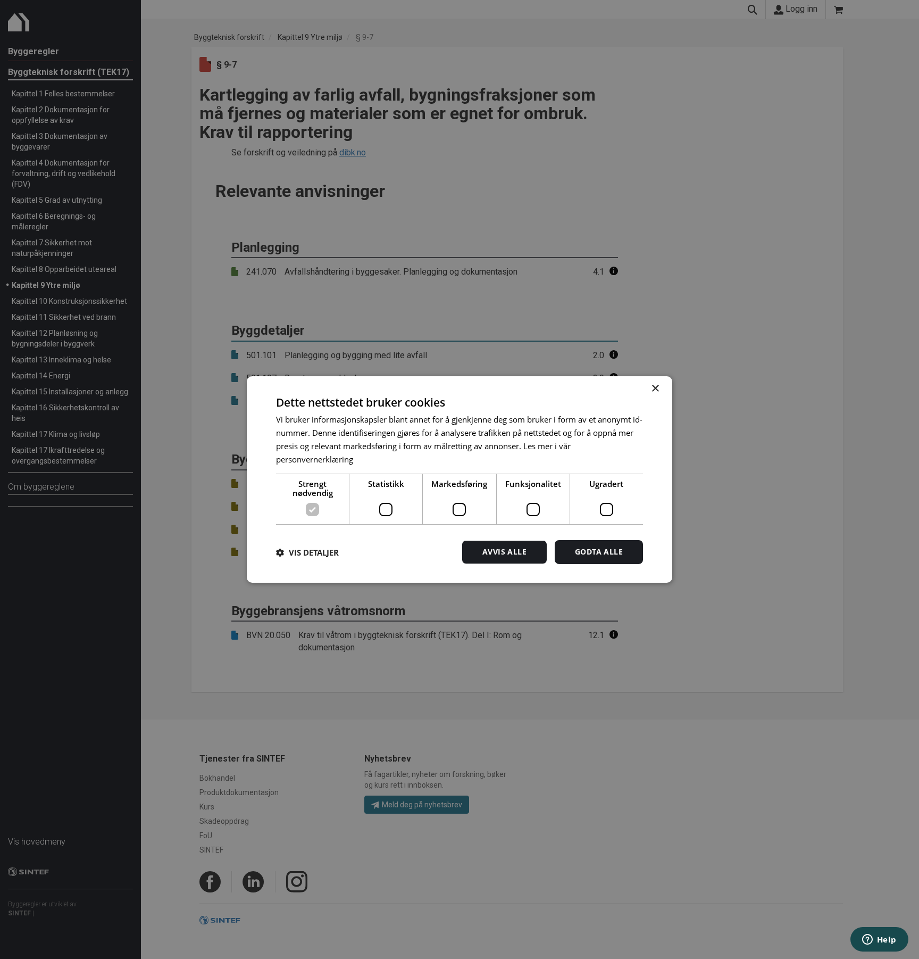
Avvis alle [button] (504, 552)
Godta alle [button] (599, 552)
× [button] (655, 389)
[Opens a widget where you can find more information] (879, 940)
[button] (307, 552)
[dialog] (459, 479)
